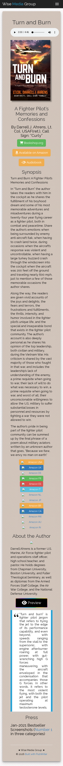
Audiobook (34, 162)
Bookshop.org (33, 143)
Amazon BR (34, 505)
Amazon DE (34, 473)
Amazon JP (35, 500)
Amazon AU (34, 522)
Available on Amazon (33, 152)
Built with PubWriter (36, 754)
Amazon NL (34, 495)
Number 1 (43, 729)
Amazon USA (35, 462)
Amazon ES (34, 484)
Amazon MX (35, 516)
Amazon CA (34, 511)
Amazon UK (34, 467)
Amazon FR (34, 478)
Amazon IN (35, 527)
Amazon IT (35, 489)
